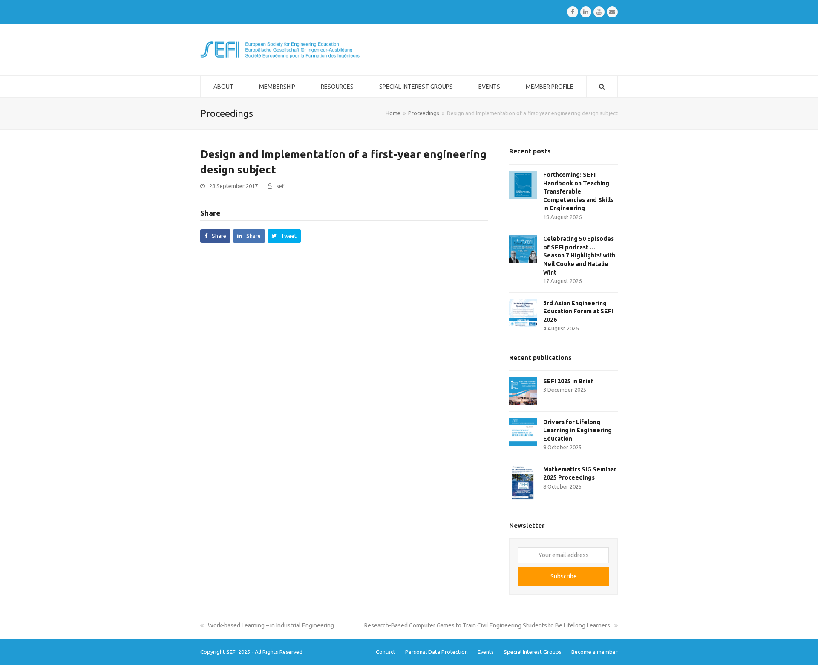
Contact (385, 652)
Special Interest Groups (533, 652)
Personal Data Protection (436, 652)
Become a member (594, 652)
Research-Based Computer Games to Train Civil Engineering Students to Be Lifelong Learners (487, 625)
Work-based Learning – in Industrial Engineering (270, 625)
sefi (281, 186)
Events (486, 652)
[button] (215, 236)
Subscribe (563, 576)
